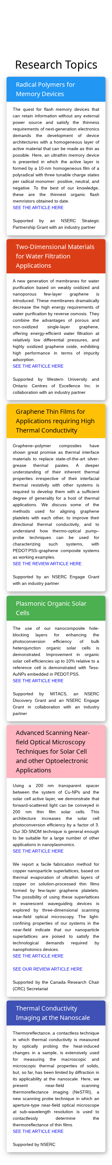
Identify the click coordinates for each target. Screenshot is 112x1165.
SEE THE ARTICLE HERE (38, 207)
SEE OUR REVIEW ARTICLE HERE (47, 969)
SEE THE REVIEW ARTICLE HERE (47, 563)
